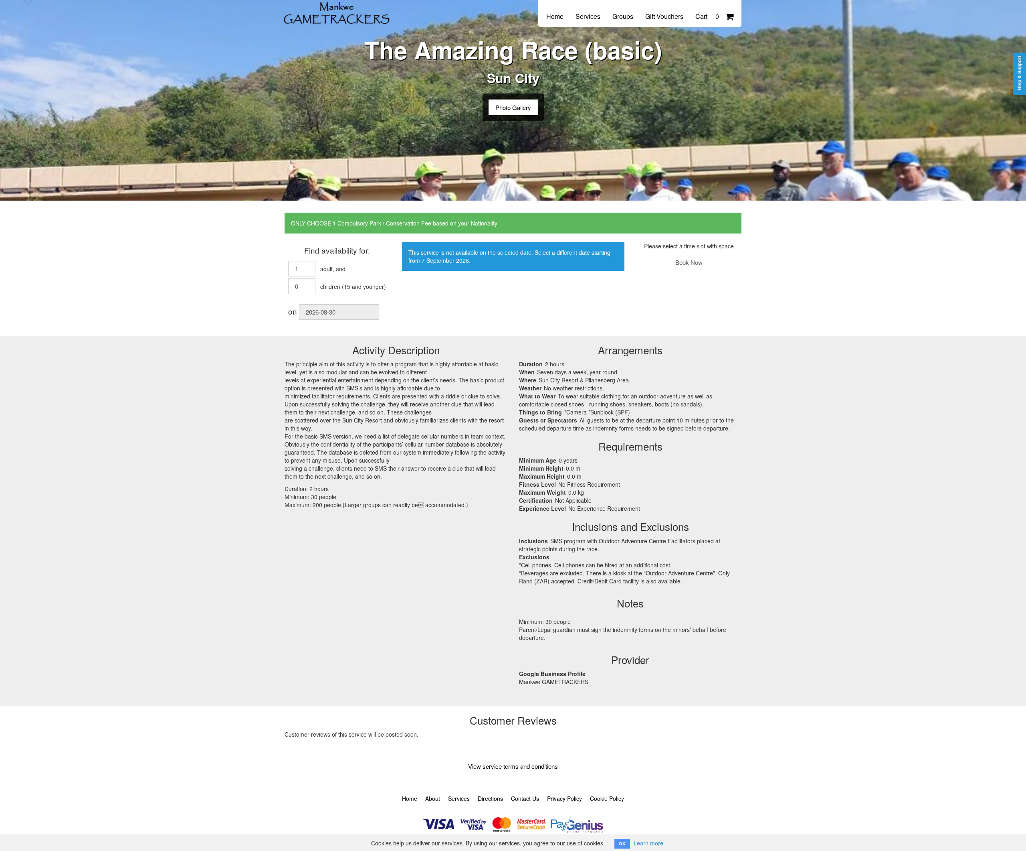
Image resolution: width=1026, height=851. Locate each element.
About (432, 798)
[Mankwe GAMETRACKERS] (339, 9)
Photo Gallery (513, 107)
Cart (707, 16)
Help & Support (1019, 73)
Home (554, 16)
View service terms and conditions (513, 766)
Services (588, 16)
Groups (622, 16)
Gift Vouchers (664, 16)
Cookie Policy (607, 798)
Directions (490, 798)
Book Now (689, 262)
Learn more (648, 843)
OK (622, 844)
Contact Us (525, 798)
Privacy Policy (564, 798)
